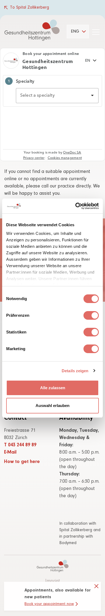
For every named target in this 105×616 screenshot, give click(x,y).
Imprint (52, 581)
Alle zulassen (52, 387)
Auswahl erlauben (52, 405)
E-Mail (10, 452)
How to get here (22, 462)
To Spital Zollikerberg (29, 7)
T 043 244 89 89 (20, 445)
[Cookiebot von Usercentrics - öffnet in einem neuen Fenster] (75, 206)
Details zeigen (75, 370)
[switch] (91, 315)
